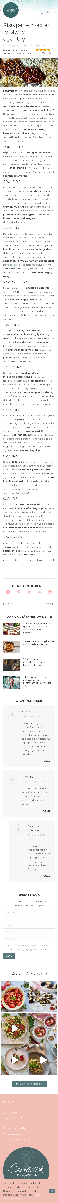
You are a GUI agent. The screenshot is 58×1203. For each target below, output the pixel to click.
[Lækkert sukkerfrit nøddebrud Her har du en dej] (43, 996)
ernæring (8, 50)
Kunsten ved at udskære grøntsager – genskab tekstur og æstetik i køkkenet (36, 628)
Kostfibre (8, 54)
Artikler (7, 45)
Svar (47, 761)
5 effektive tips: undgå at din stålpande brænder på (38, 643)
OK (52, 1191)
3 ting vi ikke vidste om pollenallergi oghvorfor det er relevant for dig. (37, 681)
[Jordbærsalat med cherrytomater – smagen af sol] (15, 996)
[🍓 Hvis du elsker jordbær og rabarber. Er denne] (15, 1059)
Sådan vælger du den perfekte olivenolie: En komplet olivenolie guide (36, 662)
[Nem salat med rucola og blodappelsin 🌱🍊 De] (15, 1028)
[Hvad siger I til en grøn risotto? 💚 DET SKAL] (43, 1059)
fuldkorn (21, 50)
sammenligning (24, 54)
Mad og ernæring (38, 45)
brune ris (42, 210)
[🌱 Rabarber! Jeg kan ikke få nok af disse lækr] (43, 1028)
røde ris (11, 264)
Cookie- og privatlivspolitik (16, 1139)
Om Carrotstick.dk (12, 1134)
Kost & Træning (20, 45)
